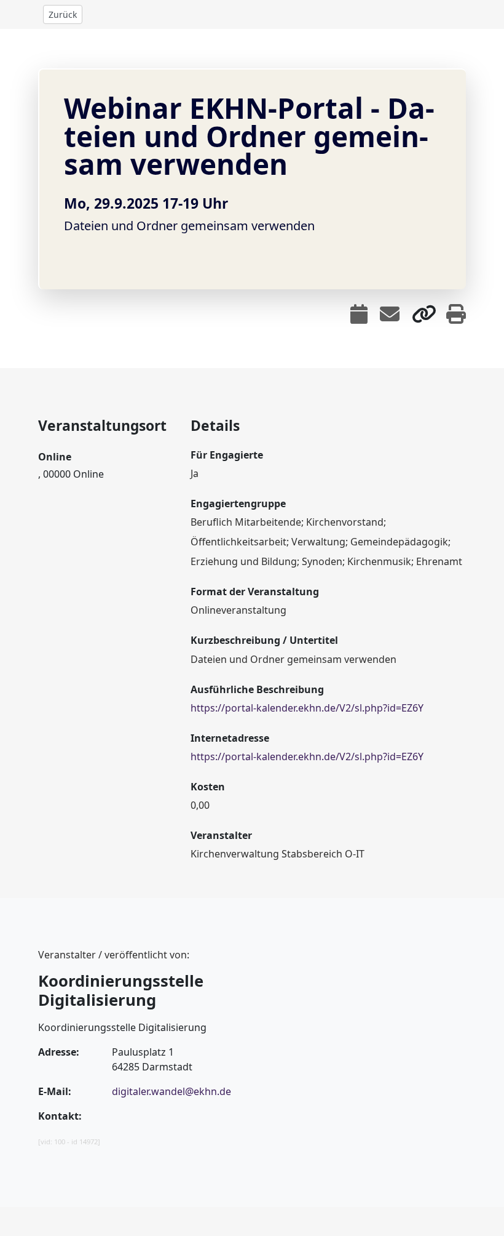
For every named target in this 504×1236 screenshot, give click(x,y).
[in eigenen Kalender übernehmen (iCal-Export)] (359, 314)
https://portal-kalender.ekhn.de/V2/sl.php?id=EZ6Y (307, 708)
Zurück (63, 14)
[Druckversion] (456, 314)
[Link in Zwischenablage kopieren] (424, 314)
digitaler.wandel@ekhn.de (171, 1091)
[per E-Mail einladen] (390, 314)
